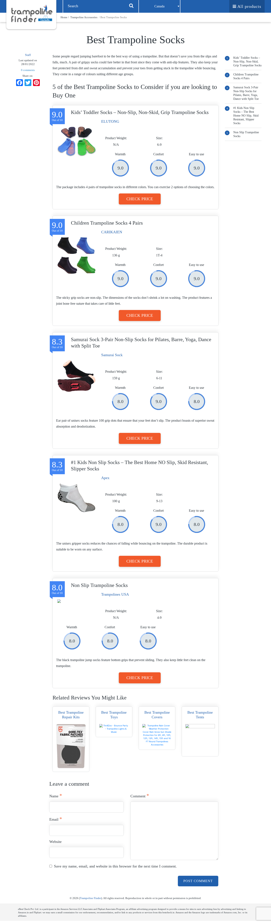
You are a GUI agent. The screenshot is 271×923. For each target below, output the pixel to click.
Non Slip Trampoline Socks (246, 134)
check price (139, 199)
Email (55, 819)
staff (28, 55)
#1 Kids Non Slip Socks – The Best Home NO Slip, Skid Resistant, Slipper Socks (246, 115)
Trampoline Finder (90, 898)
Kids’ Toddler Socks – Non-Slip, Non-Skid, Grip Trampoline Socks (247, 61)
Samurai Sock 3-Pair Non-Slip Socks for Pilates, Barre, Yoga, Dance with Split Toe (246, 93)
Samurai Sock (112, 355)
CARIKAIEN (111, 232)
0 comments (28, 70)
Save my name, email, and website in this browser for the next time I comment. (115, 866)
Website (55, 842)
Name (55, 795)
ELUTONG (110, 121)
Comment (139, 795)
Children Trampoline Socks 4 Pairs (246, 76)
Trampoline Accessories (83, 17)
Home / (65, 17)
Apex (105, 478)
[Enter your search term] (131, 5)
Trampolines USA (115, 594)
